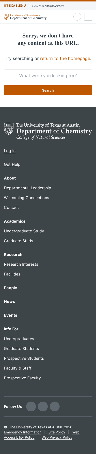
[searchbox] (48, 75)
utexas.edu (15, 5)
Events (10, 315)
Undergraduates (19, 338)
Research (13, 254)
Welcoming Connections (26, 197)
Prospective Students (24, 358)
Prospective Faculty (22, 377)
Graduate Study (18, 240)
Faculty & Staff (18, 368)
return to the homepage (65, 58)
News (9, 301)
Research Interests (21, 264)
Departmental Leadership (27, 187)
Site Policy (56, 432)
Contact (11, 207)
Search (48, 90)
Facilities (12, 274)
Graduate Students (21, 348)
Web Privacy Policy (57, 437)
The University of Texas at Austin (35, 427)
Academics (14, 221)
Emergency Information (22, 432)
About (10, 178)
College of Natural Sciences (48, 6)
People (10, 287)
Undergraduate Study (24, 230)
